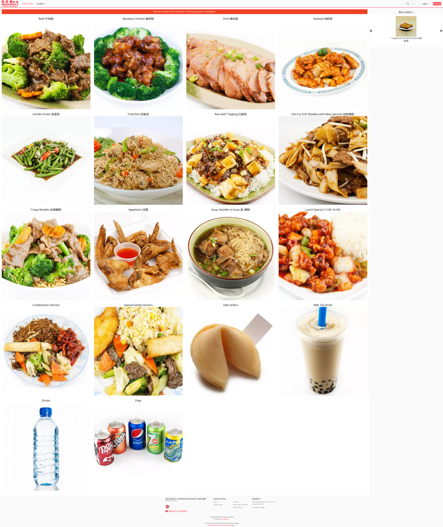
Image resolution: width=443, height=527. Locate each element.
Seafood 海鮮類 (323, 19)
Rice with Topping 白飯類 (231, 114)
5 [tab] (411, 46)
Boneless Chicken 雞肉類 (138, 19)
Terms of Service (225, 525)
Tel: (258, 507)
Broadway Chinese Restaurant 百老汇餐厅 (186, 499)
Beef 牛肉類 (46, 19)
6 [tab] (415, 46)
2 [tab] (401, 46)
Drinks (46, 400)
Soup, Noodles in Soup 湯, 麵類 (230, 209)
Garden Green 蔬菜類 (46, 114)
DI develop (225, 519)
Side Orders (230, 305)
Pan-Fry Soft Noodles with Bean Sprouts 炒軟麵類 (323, 114)
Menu (216, 502)
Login (424, 3)
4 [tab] (408, 46)
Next (441, 31)
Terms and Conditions (240, 505)
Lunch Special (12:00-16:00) (322, 209)
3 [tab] (404, 46)
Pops (138, 400)
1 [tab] (397, 46)
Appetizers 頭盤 (138, 209)
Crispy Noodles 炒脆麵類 (46, 209)
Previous (371, 31)
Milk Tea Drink (323, 305)
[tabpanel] (406, 30)
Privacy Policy (237, 507)
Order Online (27, 3)
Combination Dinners (46, 305)
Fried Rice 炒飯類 (138, 114)
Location (40, 3)
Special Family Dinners (138, 305)
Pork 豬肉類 (230, 19)
